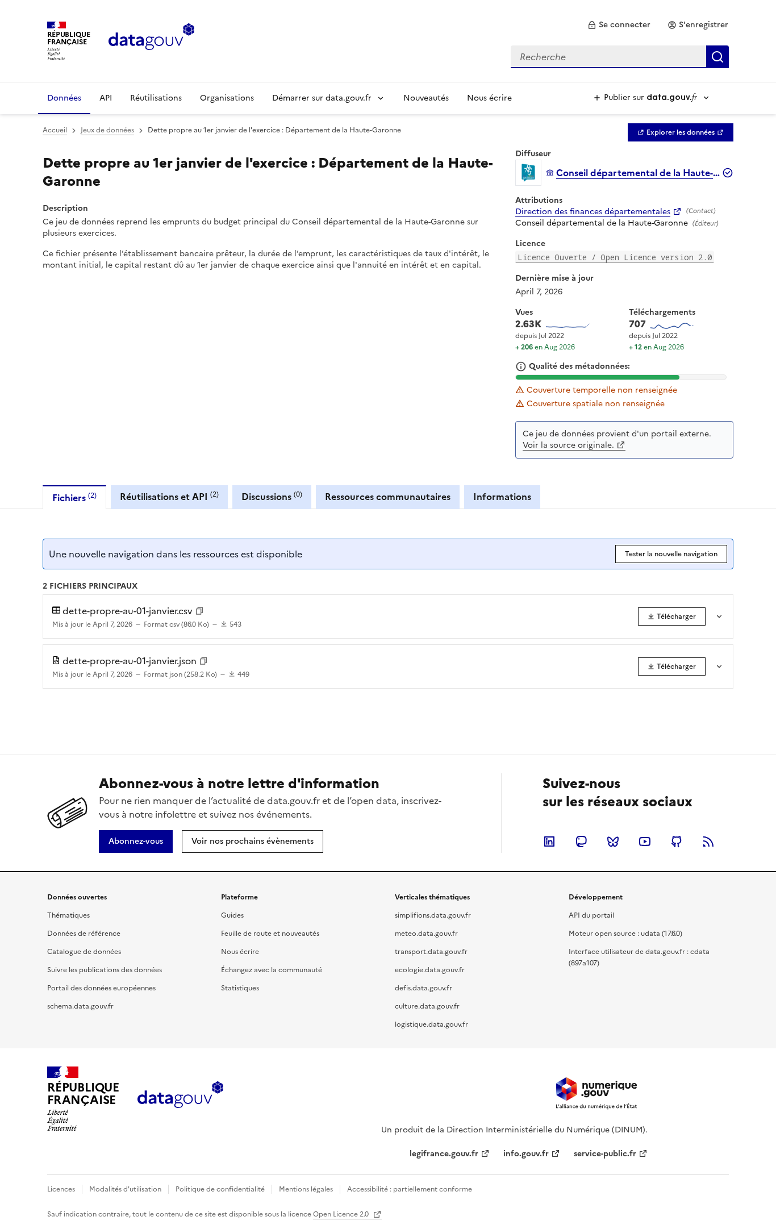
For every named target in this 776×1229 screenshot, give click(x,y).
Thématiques (68, 915)
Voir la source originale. (568, 445)
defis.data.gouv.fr (423, 988)
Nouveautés (426, 98)
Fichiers (74, 497)
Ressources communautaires (387, 496)
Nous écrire (489, 98)
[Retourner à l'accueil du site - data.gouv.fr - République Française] (180, 1099)
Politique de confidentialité (220, 1189)
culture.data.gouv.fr (427, 1006)
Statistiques (240, 988)
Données (64, 98)
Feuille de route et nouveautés (270, 933)
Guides (232, 915)
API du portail (591, 915)
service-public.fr (605, 1154)
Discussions (271, 496)
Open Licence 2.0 (341, 1214)
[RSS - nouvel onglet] (708, 841)
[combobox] (620, 56)
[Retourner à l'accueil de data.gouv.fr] (151, 40)
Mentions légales (306, 1189)
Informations (502, 496)
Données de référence (83, 933)
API (105, 98)
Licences (61, 1189)
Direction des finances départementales (592, 212)
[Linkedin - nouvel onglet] (549, 841)
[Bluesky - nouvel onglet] (613, 841)
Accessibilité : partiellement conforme (409, 1189)
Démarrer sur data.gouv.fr (322, 98)
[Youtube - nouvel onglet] (644, 841)
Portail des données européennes (101, 988)
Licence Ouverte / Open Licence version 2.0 (615, 257)
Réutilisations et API (169, 496)
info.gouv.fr (526, 1154)
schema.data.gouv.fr (80, 1006)
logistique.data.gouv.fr (431, 1024)
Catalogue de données (84, 952)
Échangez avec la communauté (271, 970)
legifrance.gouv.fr (444, 1154)
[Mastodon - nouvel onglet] (581, 841)
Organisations (227, 98)
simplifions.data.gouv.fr (433, 915)
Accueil (55, 130)
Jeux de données (107, 130)
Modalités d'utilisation (125, 1189)
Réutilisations (156, 98)
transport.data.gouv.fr (431, 952)
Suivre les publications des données (104, 970)
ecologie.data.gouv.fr (430, 970)
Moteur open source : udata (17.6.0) (625, 933)
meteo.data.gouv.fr (426, 933)
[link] (619, 25)
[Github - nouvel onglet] (676, 841)
